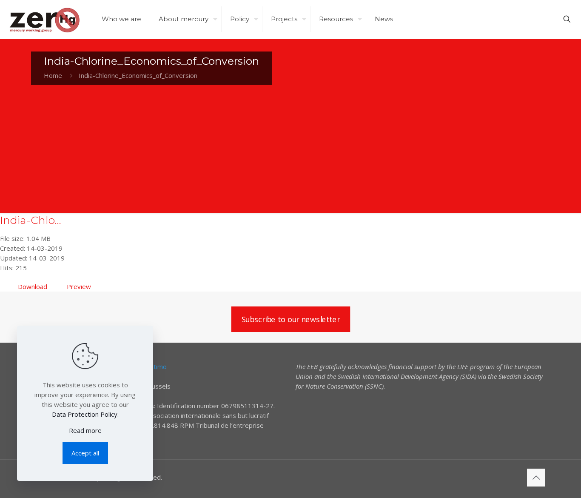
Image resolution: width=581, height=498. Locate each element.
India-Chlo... (30, 220)
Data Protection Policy (84, 414)
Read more (85, 430)
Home (53, 75)
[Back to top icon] (536, 478)
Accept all (85, 453)
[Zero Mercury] (44, 19)
